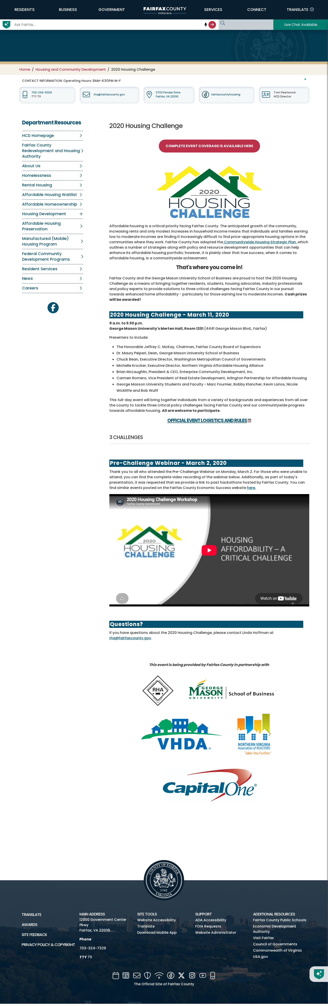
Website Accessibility (156, 920)
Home (24, 69)
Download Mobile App (157, 932)
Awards (29, 924)
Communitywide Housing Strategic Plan (260, 242)
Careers (30, 288)
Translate (31, 914)
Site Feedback (34, 934)
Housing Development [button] (44, 213)
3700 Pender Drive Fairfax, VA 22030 (168, 94)
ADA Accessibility (210, 920)
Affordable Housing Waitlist (49, 194)
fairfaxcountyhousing (225, 94)
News (27, 278)
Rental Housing (37, 185)
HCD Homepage (38, 135)
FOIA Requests (208, 926)
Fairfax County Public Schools (279, 920)
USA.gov (260, 956)
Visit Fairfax (263, 937)
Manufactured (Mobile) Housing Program (45, 241)
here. (251, 487)
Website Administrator (215, 932)
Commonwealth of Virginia (277, 950)
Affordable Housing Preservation (41, 226)
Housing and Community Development (70, 69)
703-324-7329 (92, 948)
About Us (31, 166)
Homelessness (36, 175)
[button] (24, 9)
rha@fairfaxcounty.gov (109, 94)
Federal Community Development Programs (46, 256)
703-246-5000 (41, 92)
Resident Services (39, 269)
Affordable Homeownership (49, 204)
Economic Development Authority (274, 929)
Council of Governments (275, 944)
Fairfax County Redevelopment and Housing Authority (51, 150)
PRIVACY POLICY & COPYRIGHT (48, 944)
